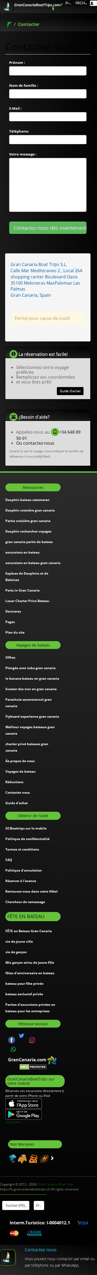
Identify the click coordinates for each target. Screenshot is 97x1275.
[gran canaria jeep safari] (33, 1158)
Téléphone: (19, 131)
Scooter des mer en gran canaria (31, 689)
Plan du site (15, 632)
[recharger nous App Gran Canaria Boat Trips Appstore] (23, 1103)
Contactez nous (17, 792)
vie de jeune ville (19, 941)
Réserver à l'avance (20, 881)
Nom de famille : (23, 85)
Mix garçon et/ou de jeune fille (29, 962)
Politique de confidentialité (27, 839)
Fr (67, 2)
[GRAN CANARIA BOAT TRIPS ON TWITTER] (21, 1035)
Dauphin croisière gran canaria (30, 510)
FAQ (8, 860)
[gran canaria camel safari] (44, 1158)
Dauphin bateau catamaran (27, 499)
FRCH (79, 2)
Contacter (28, 24)
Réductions (14, 782)
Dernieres (13, 611)
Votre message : (23, 154)
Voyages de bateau (20, 771)
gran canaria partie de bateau (29, 542)
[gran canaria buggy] (22, 1158)
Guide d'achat (70, 391)
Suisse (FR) (15, 1205)
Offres (10, 657)
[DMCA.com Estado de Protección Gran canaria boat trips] (33, 1067)
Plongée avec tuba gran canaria (30, 668)
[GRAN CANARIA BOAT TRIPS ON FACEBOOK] (11, 1039)
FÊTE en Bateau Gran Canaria (28, 931)
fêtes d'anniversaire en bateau (29, 973)
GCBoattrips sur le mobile (26, 828)
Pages (10, 622)
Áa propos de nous (20, 761)
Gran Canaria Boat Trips (55, 1184)
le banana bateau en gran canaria (32, 678)
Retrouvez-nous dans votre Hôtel (31, 891)
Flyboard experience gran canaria (32, 716)
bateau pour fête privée (24, 983)
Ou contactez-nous (35, 443)
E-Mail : (15, 108)
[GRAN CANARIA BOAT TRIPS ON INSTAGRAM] (32, 1039)
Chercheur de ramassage (25, 902)
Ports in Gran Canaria (22, 590)
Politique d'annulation (23, 870)
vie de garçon (16, 952)
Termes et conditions (22, 849)
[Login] (93, 3)
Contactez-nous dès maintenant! (50, 227)
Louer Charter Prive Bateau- (27, 601)
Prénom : (17, 62)
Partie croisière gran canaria (27, 521)
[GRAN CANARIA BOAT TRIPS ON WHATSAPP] (13, 1049)
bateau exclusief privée (24, 994)
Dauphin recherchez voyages (28, 531)
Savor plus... (14, 1122)
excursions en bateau (22, 552)
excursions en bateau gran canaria (32, 563)
